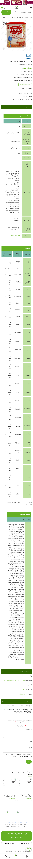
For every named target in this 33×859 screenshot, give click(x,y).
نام (30, 741)
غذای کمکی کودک (16, 17)
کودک (23, 685)
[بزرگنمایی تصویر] (28, 48)
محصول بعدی (2, 17)
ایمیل (30, 748)
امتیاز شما (28, 726)
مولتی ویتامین (15, 680)
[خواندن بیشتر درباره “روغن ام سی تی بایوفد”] (3, 780)
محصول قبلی (6, 17)
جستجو (15, 12)
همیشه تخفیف (9, 843)
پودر (24, 689)
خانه (31, 17)
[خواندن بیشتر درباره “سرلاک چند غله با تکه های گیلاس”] (19, 780)
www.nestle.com (15, 236)
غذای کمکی (24, 96)
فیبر (24, 680)
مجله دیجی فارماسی (23, 843)
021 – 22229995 (16, 838)
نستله (23, 676)
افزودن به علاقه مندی (24, 88)
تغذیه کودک (25, 17)
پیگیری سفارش (6, 12)
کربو (21, 680)
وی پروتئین (7, 680)
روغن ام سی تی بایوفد (9, 796)
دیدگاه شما (28, 730)
